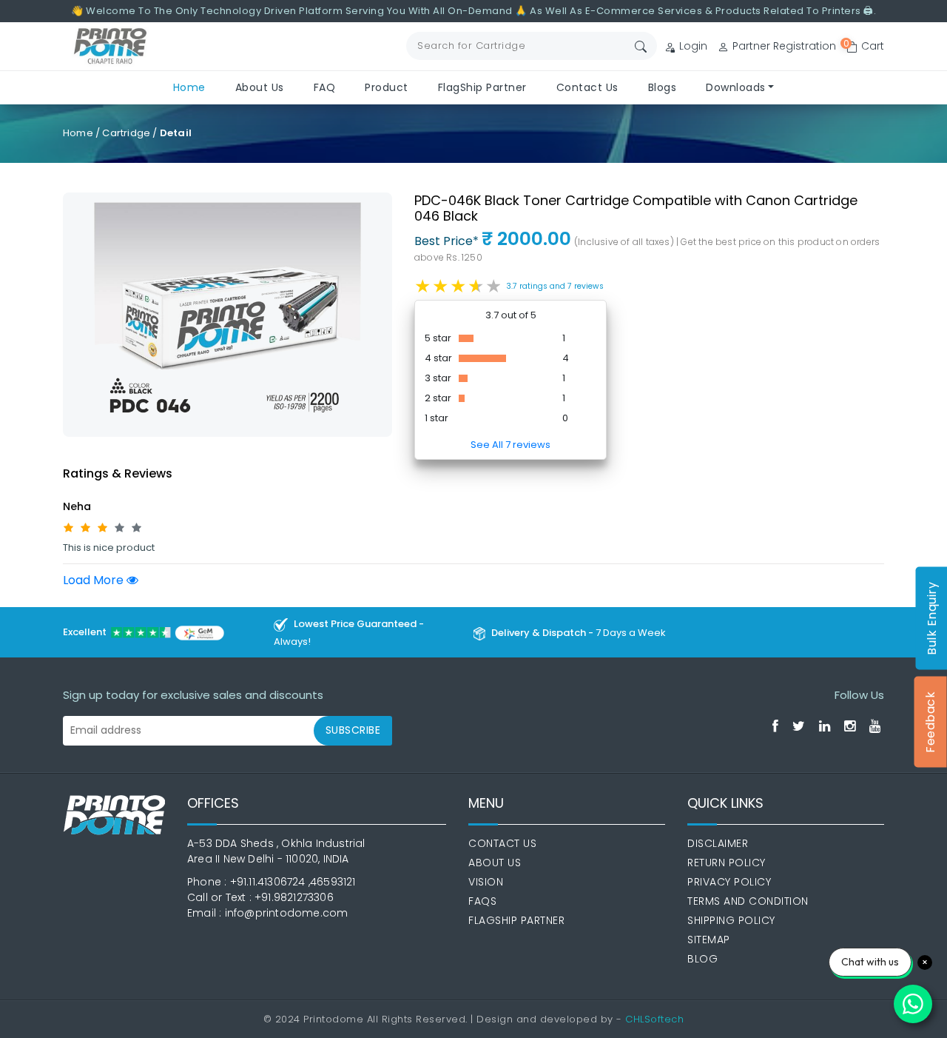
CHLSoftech (654, 1019)
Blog (702, 958)
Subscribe (353, 730)
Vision (485, 881)
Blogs (662, 87)
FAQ (325, 87)
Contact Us (587, 87)
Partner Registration (782, 45)
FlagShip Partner (482, 87)
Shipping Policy (731, 920)
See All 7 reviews (510, 445)
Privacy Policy (729, 881)
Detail (176, 133)
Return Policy (726, 862)
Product (386, 87)
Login (691, 45)
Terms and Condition (748, 901)
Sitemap (708, 939)
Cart (865, 45)
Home (189, 87)
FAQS (482, 901)
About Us (259, 87)
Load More (95, 580)
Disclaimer (717, 843)
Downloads (736, 87)
